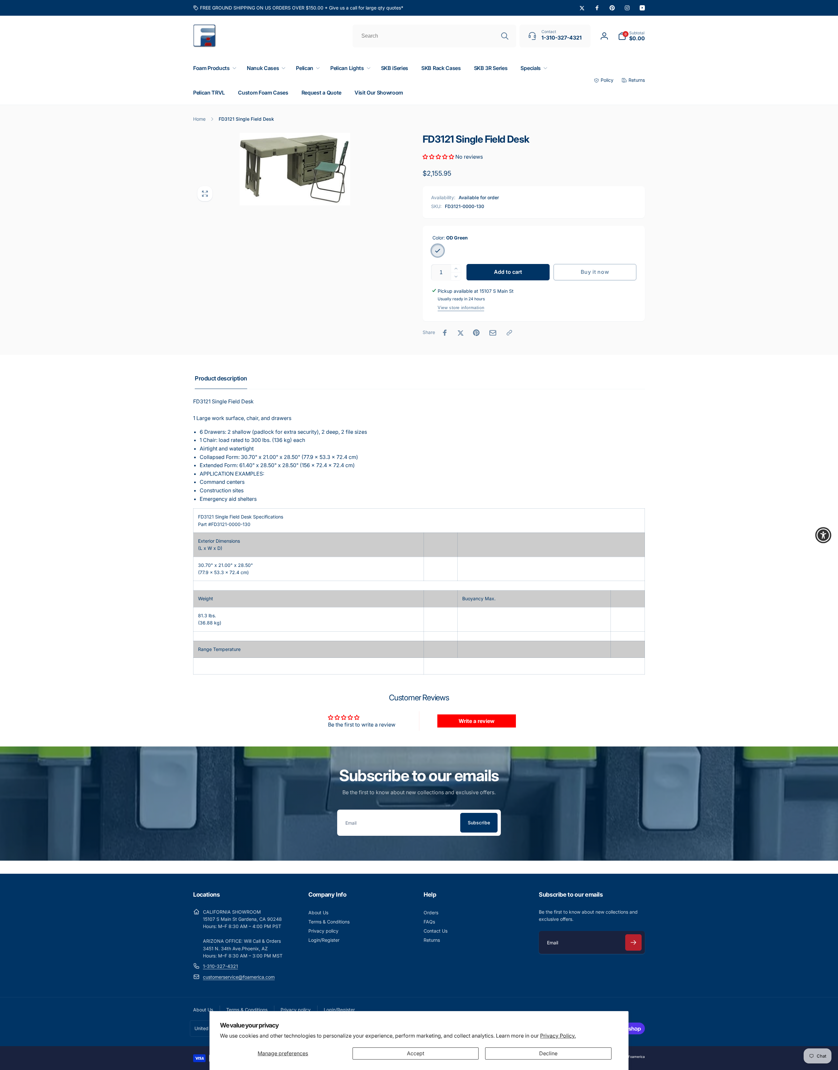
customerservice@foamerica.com (239, 977)
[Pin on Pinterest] (476, 332)
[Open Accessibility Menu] (823, 535)
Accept (415, 1053)
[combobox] (434, 36)
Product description (221, 378)
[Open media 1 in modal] (294, 169)
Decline (548, 1053)
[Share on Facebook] (445, 332)
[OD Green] (438, 250)
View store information (461, 307)
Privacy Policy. (558, 1035)
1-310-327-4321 (220, 966)
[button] (631, 36)
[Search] (504, 36)
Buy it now (595, 272)
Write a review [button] (477, 721)
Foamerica (636, 1057)
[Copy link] (509, 332)
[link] (298, 7)
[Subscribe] (633, 942)
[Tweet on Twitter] (460, 332)
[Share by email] (493, 333)
